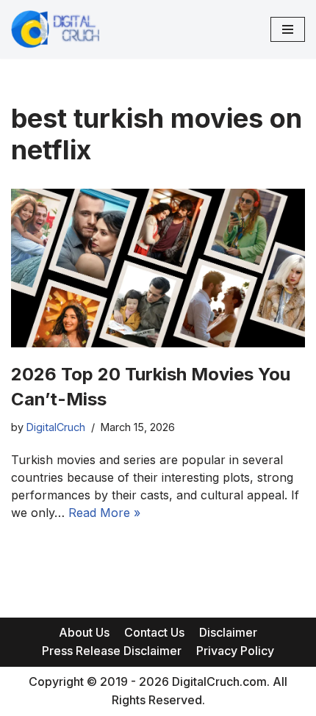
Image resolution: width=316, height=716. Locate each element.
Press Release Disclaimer (112, 650)
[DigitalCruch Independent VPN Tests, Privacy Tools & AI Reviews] (55, 29)
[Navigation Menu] (287, 29)
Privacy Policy (235, 650)
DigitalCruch (55, 427)
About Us (84, 632)
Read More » (104, 512)
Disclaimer (228, 632)
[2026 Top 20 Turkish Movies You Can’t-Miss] (158, 268)
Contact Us (154, 632)
